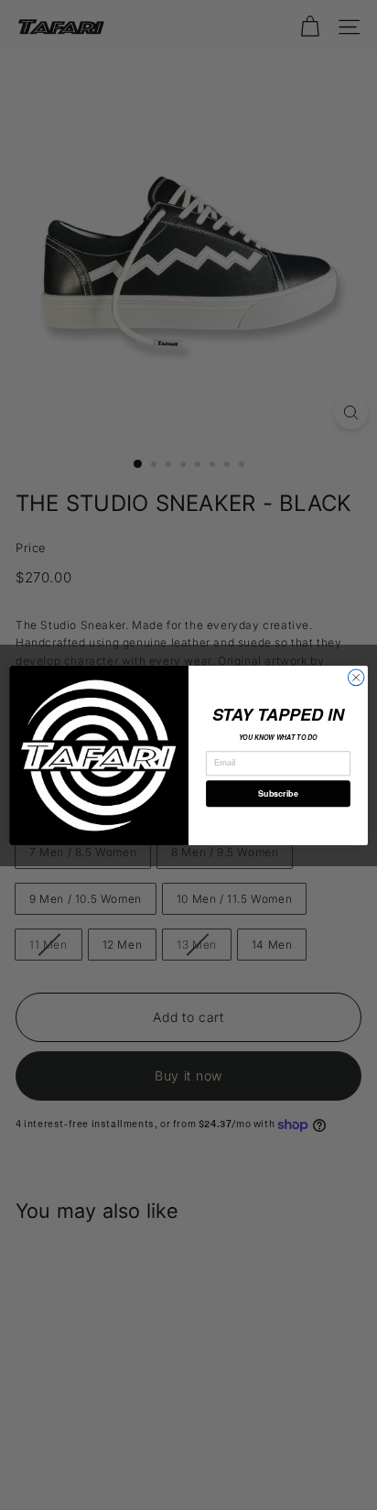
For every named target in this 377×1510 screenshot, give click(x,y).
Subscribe (278, 792)
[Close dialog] (356, 677)
